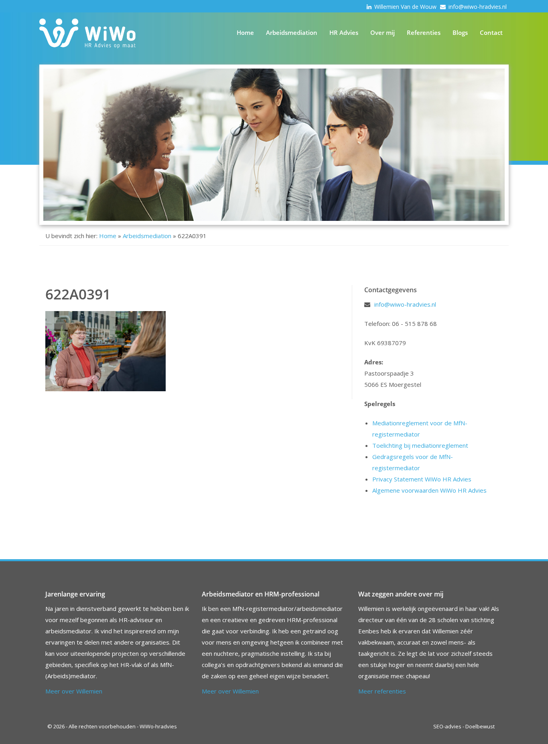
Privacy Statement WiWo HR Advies (421, 479)
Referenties (423, 32)
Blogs (460, 32)
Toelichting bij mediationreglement (420, 445)
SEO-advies (447, 726)
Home (245, 32)
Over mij (382, 32)
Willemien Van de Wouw (406, 6)
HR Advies (343, 32)
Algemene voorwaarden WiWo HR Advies (429, 490)
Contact (491, 32)
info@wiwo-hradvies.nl (478, 6)
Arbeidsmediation (291, 32)
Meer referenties (382, 691)
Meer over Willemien (73, 691)
